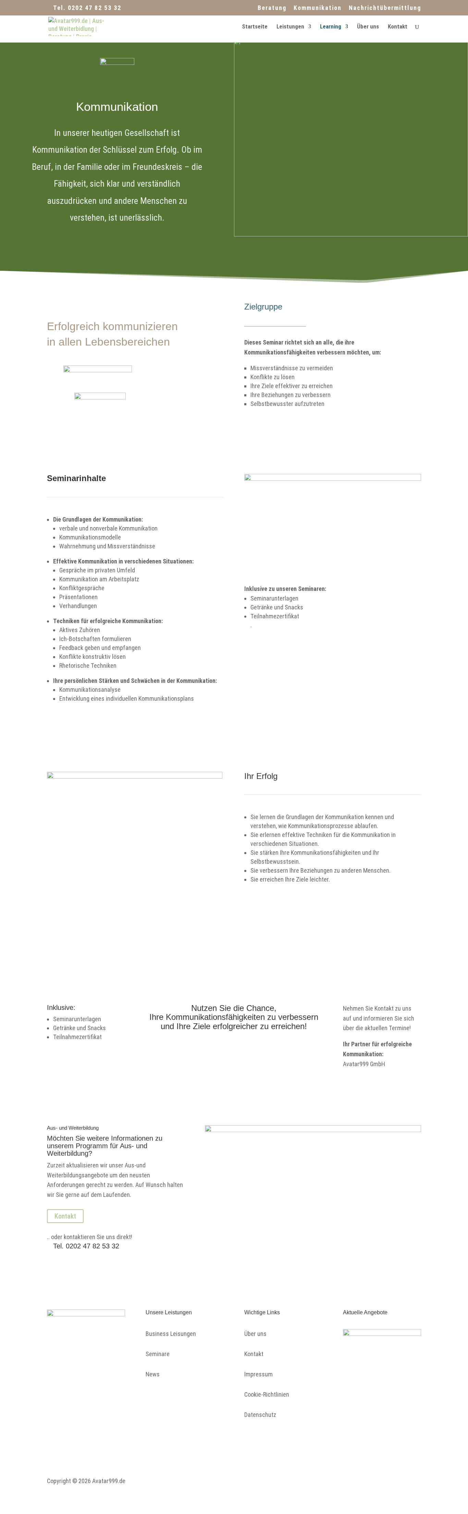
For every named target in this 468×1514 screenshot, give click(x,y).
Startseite (255, 27)
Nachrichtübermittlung (385, 8)
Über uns (368, 27)
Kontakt (397, 27)
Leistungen (290, 27)
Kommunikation (318, 8)
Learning (330, 27)
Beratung (272, 8)
